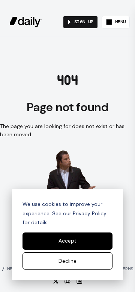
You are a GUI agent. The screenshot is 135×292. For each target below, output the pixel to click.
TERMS (124, 269)
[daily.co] (25, 22)
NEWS (10, 269)
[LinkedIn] (79, 281)
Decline (67, 261)
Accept (67, 240)
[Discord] (67, 281)
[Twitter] (55, 281)
